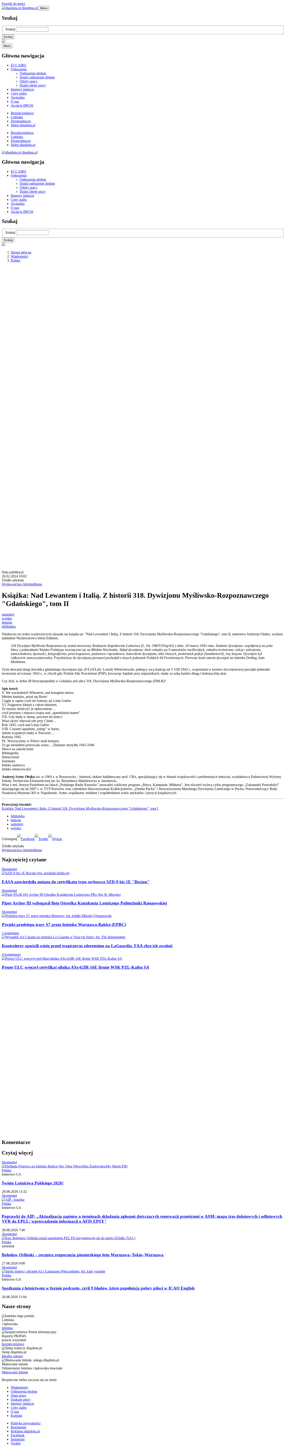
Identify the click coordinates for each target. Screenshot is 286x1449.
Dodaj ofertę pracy (33, 85)
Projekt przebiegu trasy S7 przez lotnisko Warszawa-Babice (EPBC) (64, 924)
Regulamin (18, 1427)
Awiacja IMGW (22, 105)
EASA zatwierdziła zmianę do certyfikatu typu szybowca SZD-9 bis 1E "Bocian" (76, 881)
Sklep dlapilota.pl (23, 125)
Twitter (16, 1443)
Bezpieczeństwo (22, 113)
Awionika (18, 97)
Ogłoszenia (19, 69)
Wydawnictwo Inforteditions (22, 584)
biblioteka (9, 626)
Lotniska (17, 117)
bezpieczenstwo (13, 1344)
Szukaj (10, 29)
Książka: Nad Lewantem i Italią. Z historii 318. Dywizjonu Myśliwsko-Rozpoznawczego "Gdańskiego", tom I (80, 808)
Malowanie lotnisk (15, 1372)
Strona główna (21, 252)
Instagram (18, 1439)
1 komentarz (10, 933)
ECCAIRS (18, 65)
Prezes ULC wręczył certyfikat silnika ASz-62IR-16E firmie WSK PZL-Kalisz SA (75, 967)
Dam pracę (18, 1395)
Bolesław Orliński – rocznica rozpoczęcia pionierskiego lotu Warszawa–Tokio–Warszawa (83, 1254)
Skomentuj (9, 869)
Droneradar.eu (21, 121)
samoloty (8, 614)
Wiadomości (19, 256)
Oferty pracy (29, 81)
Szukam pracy (21, 1399)
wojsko (7, 618)
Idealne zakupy (12, 1356)
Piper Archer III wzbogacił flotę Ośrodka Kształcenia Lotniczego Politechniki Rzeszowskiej (84, 903)
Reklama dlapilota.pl (25, 1431)
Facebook (18, 1435)
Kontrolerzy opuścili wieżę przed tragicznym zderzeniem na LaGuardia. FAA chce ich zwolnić (87, 945)
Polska (15, 260)
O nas (15, 101)
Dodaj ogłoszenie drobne (37, 77)
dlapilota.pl (29, 8)
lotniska (7, 1328)
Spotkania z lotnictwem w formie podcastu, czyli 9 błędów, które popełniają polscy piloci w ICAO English (98, 1288)
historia (7, 622)
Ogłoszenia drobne (33, 73)
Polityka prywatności (25, 1423)
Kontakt (16, 1415)
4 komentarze (11, 954)
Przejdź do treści (13, 4)
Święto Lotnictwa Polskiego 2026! (32, 1183)
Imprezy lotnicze (22, 89)
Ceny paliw (19, 93)
